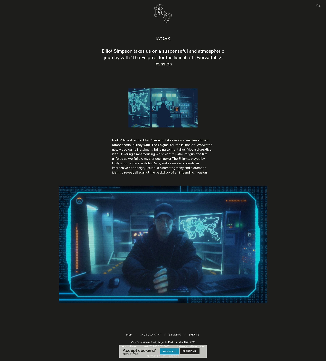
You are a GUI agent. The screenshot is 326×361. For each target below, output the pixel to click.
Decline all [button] (190, 351)
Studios (175, 335)
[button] (141, 354)
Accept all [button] (169, 351)
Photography (150, 335)
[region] (163, 244)
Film (129, 335)
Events (194, 335)
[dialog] (162, 351)
